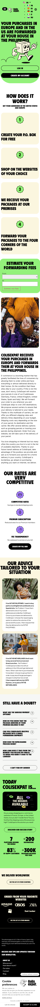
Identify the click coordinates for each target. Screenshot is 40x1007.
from (4, 273)
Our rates (6, 968)
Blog (4, 974)
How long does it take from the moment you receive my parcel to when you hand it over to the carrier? (17, 753)
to (3, 280)
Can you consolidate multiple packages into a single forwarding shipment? (16, 733)
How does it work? (9, 965)
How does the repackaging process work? (14, 743)
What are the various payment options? (16, 713)
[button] (4, 9)
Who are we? (7, 963)
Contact (6, 971)
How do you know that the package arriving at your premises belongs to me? (15, 723)
